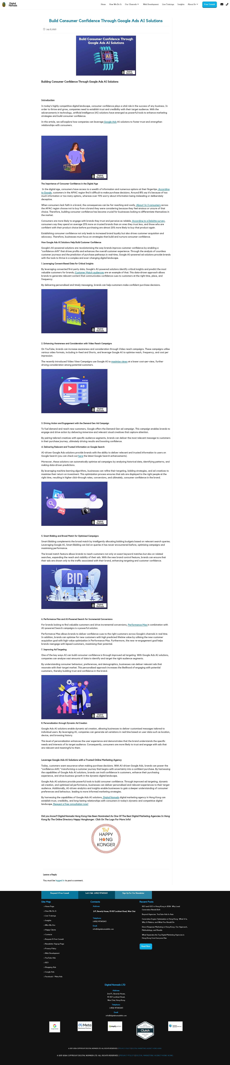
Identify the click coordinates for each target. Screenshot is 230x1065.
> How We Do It (50, 911)
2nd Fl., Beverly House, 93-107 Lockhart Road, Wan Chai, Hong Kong (116, 997)
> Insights (47, 920)
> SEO (46, 963)
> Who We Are (49, 925)
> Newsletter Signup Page (54, 944)
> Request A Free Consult (54, 939)
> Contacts (48, 934)
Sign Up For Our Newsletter (133, 893)
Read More (145, 946)
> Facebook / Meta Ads (53, 977)
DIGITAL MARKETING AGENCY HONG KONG (147, 1048)
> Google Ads (49, 972)
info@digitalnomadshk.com (103, 929)
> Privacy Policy (50, 948)
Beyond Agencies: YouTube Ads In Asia (157, 914)
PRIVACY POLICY (125, 1048)
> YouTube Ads (50, 958)
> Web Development (51, 953)
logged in (60, 880)
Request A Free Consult (59, 893)
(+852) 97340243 (101, 893)
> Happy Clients (50, 930)
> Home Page (49, 906)
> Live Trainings (50, 916)
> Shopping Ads (50, 967)
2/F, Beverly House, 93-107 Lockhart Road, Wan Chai (114, 911)
